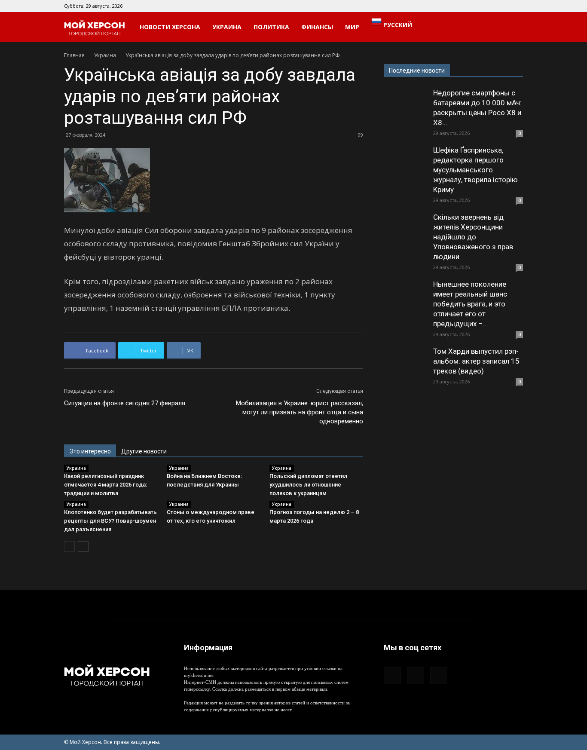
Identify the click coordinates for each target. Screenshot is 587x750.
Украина (227, 27)
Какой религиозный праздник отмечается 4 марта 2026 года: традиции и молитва (105, 484)
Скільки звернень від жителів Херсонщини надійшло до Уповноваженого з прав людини (473, 237)
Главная (74, 55)
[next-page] (83, 546)
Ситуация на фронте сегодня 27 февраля (124, 403)
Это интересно (90, 451)
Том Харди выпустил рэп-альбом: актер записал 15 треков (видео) (476, 361)
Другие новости (144, 451)
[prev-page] (69, 546)
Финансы (317, 27)
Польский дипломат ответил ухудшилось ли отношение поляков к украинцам (308, 484)
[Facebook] (488, 6)
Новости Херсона (170, 27)
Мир (352, 27)
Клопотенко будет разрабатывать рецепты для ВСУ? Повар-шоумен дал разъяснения (110, 521)
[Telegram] (502, 6)
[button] (512, 28)
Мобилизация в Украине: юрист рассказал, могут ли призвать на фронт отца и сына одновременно (299, 412)
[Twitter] (516, 6)
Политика (271, 27)
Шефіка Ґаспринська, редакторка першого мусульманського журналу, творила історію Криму (475, 170)
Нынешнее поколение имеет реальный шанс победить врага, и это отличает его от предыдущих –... (470, 304)
